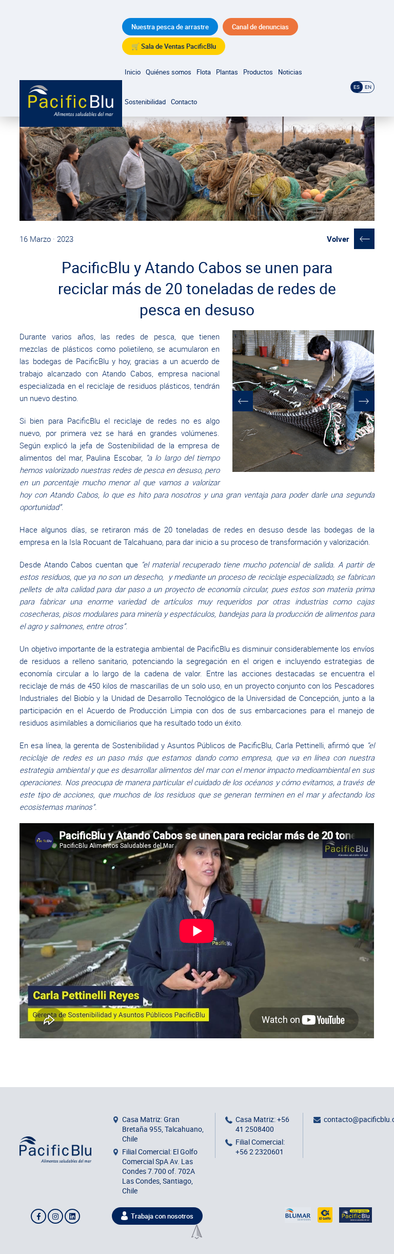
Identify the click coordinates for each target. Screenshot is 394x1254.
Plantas (227, 72)
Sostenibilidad (145, 101)
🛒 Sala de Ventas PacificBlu (173, 46)
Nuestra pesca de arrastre (170, 26)
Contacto (184, 101)
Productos (258, 72)
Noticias (290, 72)
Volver (338, 239)
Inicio (133, 72)
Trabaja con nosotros (162, 1216)
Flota (203, 72)
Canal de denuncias (260, 26)
